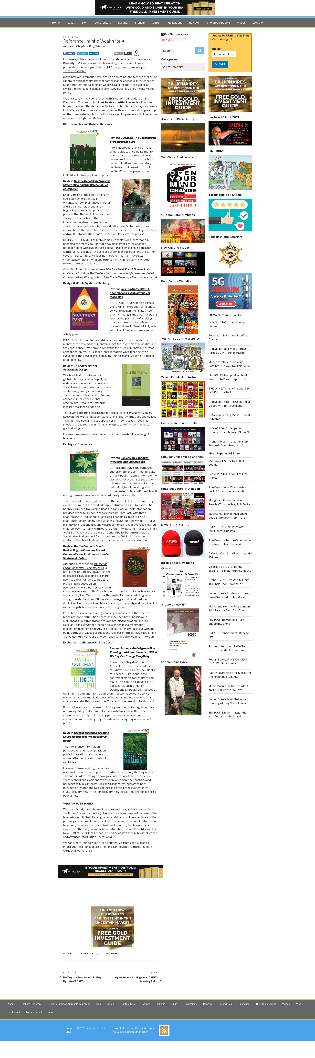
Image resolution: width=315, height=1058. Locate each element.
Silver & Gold (225, 1004)
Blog (84, 22)
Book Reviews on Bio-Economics (119, 102)
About (71, 22)
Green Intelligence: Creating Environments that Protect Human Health (86, 736)
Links (156, 22)
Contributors (102, 22)
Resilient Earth (103, 273)
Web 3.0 (258, 22)
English (169, 40)
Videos (241, 22)
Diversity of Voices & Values (80, 63)
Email (216, 48)
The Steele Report (218, 22)
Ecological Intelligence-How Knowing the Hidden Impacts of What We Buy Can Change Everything (133, 652)
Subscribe (244, 1004)
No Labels (112, 59)
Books (111, 1004)
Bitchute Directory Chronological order (68, 1004)
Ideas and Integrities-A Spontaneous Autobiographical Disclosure (130, 293)
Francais (140, 22)
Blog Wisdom (97, 46)
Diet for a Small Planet (119, 269)
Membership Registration (40, 1012)
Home (56, 22)
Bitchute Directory (31, 1004)
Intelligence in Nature (76, 273)
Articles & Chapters (75, 46)
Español (123, 22)
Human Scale (142, 269)
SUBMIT (220, 64)
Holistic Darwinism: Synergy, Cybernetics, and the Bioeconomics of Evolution (86, 185)
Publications (174, 22)
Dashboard (14, 1012)
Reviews (194, 22)
